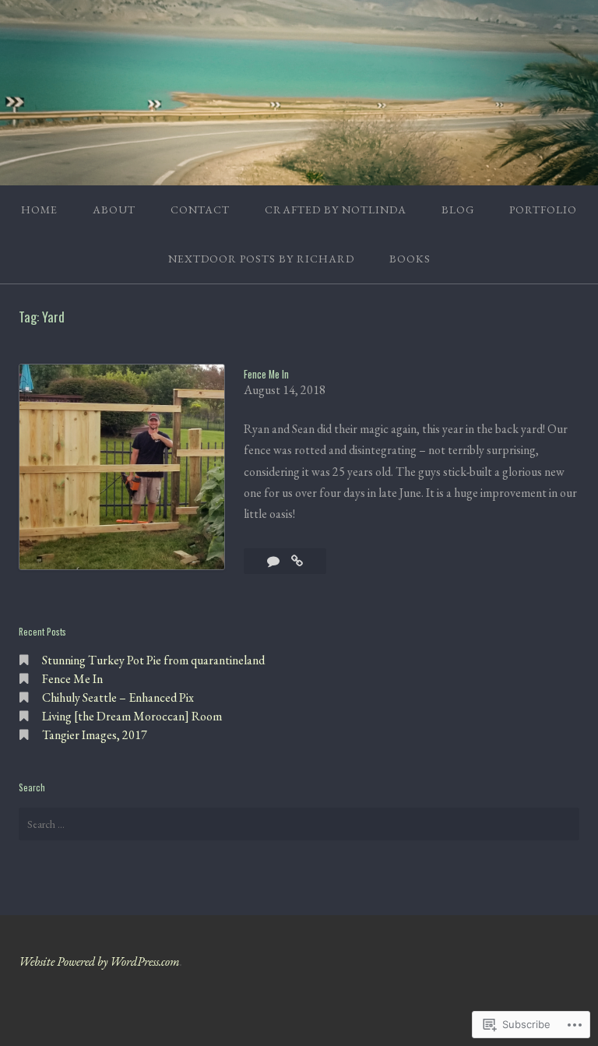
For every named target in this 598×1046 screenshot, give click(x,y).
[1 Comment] (274, 561)
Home (39, 210)
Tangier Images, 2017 (94, 735)
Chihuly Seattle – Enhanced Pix (118, 697)
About (114, 210)
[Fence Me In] (297, 561)
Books (410, 259)
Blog (457, 210)
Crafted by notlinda (335, 210)
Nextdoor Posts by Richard (261, 259)
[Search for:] (299, 824)
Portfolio (543, 210)
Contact (200, 210)
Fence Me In (266, 374)
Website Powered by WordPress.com (99, 961)
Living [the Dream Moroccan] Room (132, 716)
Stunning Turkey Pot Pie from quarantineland (153, 660)
